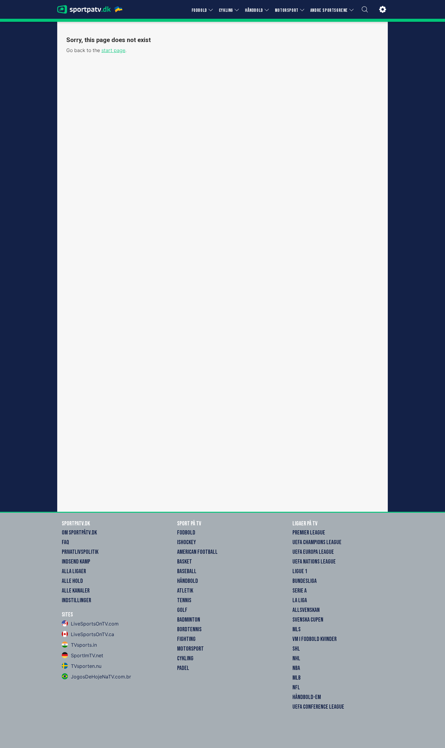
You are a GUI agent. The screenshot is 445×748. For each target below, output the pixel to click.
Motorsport (190, 648)
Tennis (184, 600)
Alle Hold (72, 581)
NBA (296, 668)
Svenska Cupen (307, 619)
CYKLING (226, 10)
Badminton (188, 619)
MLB (296, 677)
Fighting (186, 639)
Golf (182, 610)
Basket (184, 561)
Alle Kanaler (76, 590)
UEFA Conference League (318, 706)
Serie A (299, 590)
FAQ (65, 542)
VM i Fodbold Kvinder (314, 639)
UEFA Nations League (314, 561)
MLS (296, 629)
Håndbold (187, 581)
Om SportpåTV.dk (79, 532)
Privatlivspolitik (80, 552)
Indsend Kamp (76, 561)
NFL (296, 687)
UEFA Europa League (313, 552)
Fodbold (186, 532)
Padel (183, 668)
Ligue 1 (299, 571)
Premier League (308, 532)
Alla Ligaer (74, 571)
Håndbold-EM (306, 697)
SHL (296, 648)
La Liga (299, 600)
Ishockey (186, 542)
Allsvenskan (306, 610)
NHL (296, 658)
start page (113, 50)
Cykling (185, 658)
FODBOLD (199, 10)
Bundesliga (304, 581)
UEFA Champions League (316, 542)
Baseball (186, 571)
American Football (197, 552)
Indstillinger (76, 600)
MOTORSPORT (286, 10)
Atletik (185, 590)
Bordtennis (189, 629)
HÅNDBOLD (254, 10)
